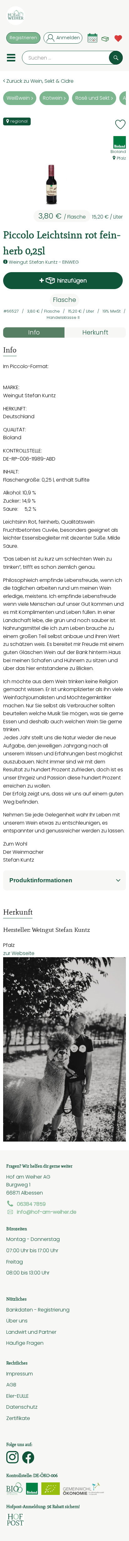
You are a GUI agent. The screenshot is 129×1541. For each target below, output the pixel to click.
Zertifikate (18, 1418)
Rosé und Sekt (92, 97)
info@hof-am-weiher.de (46, 1211)
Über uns (17, 1320)
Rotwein (52, 97)
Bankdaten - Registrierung (38, 1309)
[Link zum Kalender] (92, 37)
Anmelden (68, 37)
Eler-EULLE (17, 1395)
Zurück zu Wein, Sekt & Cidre (39, 80)
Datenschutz (22, 1406)
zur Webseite (18, 953)
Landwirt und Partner (31, 1331)
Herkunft (95, 332)
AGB (11, 1384)
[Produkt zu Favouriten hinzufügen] (120, 124)
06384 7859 (31, 1203)
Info (34, 332)
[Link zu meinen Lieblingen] (118, 37)
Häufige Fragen (25, 1342)
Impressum (19, 1373)
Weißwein (18, 97)
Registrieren (23, 37)
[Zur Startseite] (15, 17)
